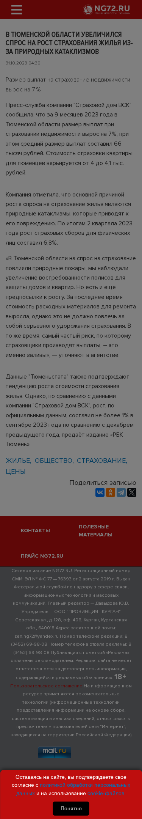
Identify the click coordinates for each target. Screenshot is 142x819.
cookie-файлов (105, 793)
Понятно (71, 808)
